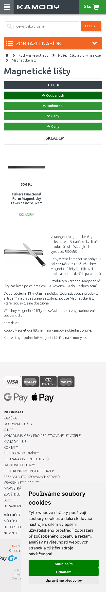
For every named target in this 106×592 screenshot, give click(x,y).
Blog (8, 500)
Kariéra (10, 418)
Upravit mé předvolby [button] (64, 580)
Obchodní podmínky (21, 453)
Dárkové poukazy (19, 465)
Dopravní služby (18, 424)
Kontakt (11, 447)
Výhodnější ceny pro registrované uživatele (42, 436)
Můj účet (12, 521)
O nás (8, 430)
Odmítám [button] (63, 572)
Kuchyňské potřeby (33, 55)
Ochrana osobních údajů (26, 459)
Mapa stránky (15, 488)
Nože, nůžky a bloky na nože (79, 55)
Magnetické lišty (24, 60)
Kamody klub (15, 442)
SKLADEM (55, 138)
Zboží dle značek (19, 494)
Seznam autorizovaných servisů (32, 477)
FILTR (55, 85)
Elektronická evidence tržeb (29, 471)
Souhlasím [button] (64, 564)
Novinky (11, 533)
